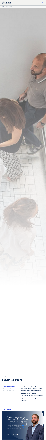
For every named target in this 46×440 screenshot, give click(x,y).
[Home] (6, 2)
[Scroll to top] (43, 437)
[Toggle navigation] (43, 3)
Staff (5, 376)
